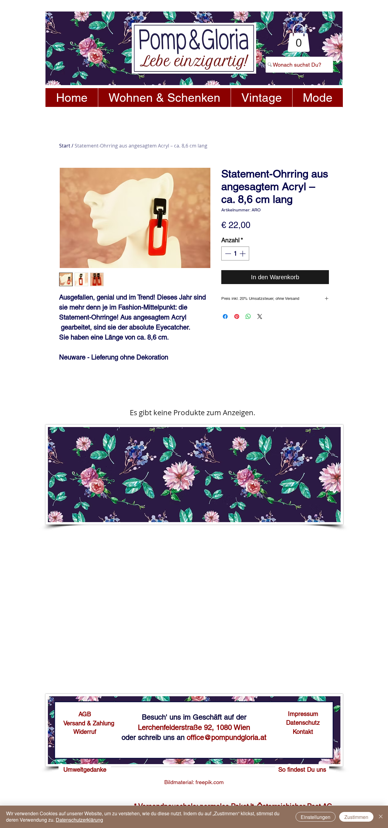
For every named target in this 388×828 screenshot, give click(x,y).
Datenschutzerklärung (79, 819)
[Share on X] (259, 316)
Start (64, 145)
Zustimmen (356, 816)
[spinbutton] (235, 253)
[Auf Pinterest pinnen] (236, 316)
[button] (298, 38)
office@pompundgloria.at (226, 737)
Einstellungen (315, 816)
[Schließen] (380, 816)
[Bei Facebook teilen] (225, 316)
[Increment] (243, 253)
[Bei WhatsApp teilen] (248, 316)
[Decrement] (227, 253)
